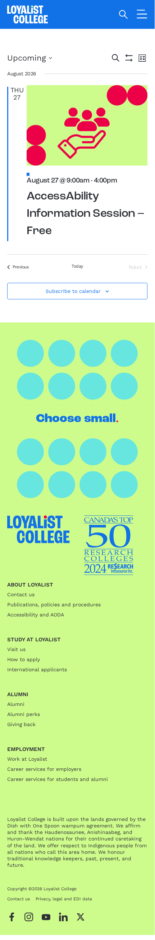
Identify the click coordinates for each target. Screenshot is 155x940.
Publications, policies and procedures (54, 604)
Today (77, 266)
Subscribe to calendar (73, 291)
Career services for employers (44, 769)
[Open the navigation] (142, 15)
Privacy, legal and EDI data (64, 898)
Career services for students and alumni (57, 779)
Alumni (15, 704)
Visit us (16, 649)
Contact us (21, 594)
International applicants (37, 669)
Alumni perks (23, 714)
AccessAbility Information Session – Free (85, 214)
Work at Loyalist (27, 759)
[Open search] (123, 14)
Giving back (21, 724)
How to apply (23, 659)
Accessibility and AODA (35, 615)
